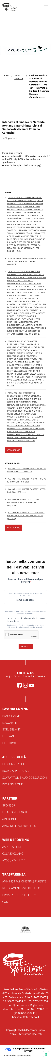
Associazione (12, 847)
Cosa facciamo (13, 853)
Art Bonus (10, 819)
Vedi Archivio (13, 450)
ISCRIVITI (25, 646)
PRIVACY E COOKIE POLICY (19, 895)
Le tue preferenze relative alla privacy (28, 1049)
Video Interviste (18, 77)
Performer (10, 743)
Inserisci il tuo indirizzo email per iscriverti (25, 580)
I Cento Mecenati (14, 812)
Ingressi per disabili (16, 771)
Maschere (9, 722)
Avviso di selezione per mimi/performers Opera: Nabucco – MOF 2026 (26, 470)
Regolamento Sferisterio (21, 888)
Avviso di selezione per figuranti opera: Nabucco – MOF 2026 (26, 491)
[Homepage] (10, 6)
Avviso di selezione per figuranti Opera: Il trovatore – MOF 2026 (26, 480)
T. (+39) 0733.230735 (31, 1011)
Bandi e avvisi (11, 716)
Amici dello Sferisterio (19, 826)
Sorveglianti (11, 729)
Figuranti (9, 736)
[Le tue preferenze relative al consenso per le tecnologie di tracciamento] (46, 1054)
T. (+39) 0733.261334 (36, 1001)
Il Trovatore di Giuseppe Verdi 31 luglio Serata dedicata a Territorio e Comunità (26, 261)
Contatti (8, 902)
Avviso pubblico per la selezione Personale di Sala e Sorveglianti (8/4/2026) (23, 502)
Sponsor (8, 805)
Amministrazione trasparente (24, 881)
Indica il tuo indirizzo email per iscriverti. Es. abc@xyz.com (25, 594)
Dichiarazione (12, 784)
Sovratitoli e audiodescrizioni (24, 777)
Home (5, 75)
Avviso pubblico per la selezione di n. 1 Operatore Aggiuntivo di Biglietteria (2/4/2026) (25, 515)
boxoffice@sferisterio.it (25, 1017)
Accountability (13, 860)
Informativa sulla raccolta (17, 1055)
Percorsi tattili (13, 764)
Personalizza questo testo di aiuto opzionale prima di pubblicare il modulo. (25, 613)
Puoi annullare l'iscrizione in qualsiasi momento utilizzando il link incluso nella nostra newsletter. (25, 626)
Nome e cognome (25, 600)
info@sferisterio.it (18, 1005)
